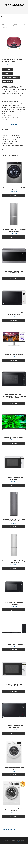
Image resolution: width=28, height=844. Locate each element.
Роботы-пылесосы (13, 24)
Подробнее (13, 195)
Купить (7, 73)
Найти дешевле (7, 81)
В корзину (7, 69)
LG (6, 119)
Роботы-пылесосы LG (14, 117)
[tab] (14, 124)
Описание (14, 124)
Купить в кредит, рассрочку (11, 77)
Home (3, 24)
